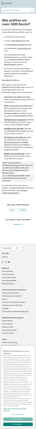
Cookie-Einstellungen (18, 414)
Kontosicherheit (7, 271)
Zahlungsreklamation (9, 277)
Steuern (4, 299)
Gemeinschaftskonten (9, 330)
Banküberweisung (11, 142)
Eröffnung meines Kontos (10, 293)
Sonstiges (5, 308)
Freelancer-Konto (8, 333)
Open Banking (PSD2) (9, 280)
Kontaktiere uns (18, 224)
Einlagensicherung (8, 283)
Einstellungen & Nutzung (10, 345)
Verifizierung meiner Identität (12, 296)
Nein (23, 210)
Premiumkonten (7, 324)
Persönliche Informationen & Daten (13, 302)
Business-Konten (8, 327)
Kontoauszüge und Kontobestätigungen (15, 311)
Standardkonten (7, 321)
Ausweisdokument (24, 48)
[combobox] (18, 10)
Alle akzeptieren (18, 424)
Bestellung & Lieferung (9, 342)
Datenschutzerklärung (20, 408)
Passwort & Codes (8, 274)
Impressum (6, 410)
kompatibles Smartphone (16, 44)
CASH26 (25, 142)
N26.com (5, 257)
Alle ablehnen (18, 419)
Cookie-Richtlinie (8, 408)
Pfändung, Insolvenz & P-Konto (12, 305)
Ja (12, 210)
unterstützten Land (18, 41)
